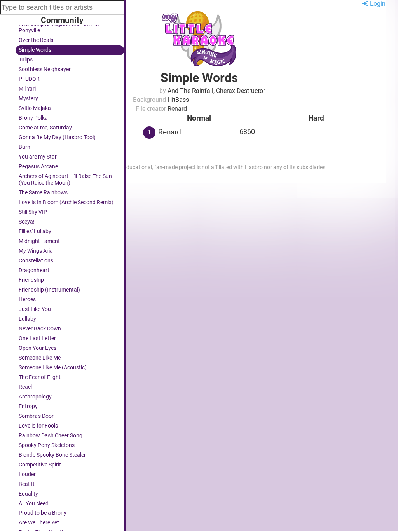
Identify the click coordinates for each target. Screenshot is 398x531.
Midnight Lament (39, 241)
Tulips (26, 59)
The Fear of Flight (40, 377)
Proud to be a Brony (42, 513)
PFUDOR (29, 79)
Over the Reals (36, 40)
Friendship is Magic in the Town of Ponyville (59, 27)
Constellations (36, 260)
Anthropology (35, 396)
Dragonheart (34, 270)
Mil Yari (27, 89)
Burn (24, 147)
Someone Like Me (40, 358)
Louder (27, 474)
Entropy (28, 406)
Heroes (27, 299)
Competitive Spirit (40, 464)
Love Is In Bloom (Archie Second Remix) (66, 202)
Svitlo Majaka (35, 108)
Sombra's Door (36, 416)
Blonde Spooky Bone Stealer (52, 455)
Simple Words (35, 50)
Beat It (27, 484)
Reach (26, 387)
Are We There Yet (39, 522)
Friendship (31, 280)
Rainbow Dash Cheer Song (50, 435)
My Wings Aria (36, 251)
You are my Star (38, 157)
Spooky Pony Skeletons (47, 445)
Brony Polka (33, 118)
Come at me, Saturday (45, 127)
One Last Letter (37, 338)
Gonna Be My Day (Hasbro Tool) (57, 137)
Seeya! (27, 221)
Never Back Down (40, 328)
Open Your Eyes (37, 348)
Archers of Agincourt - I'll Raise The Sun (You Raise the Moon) (65, 179)
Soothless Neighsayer (45, 69)
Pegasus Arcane (38, 166)
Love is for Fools (38, 426)
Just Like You (35, 309)
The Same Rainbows (43, 192)
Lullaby (27, 319)
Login (377, 3)
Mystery (28, 98)
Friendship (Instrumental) (49, 289)
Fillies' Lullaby (35, 231)
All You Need (34, 503)
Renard (169, 132)
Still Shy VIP (33, 212)
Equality (28, 494)
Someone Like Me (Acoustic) (53, 367)
